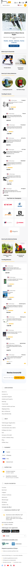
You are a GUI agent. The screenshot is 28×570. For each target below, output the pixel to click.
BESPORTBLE (23, 343)
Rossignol (23, 188)
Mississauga (5, 499)
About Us (4, 392)
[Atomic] (20, 222)
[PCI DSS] (5, 544)
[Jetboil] (8, 214)
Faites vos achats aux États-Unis (10, 551)
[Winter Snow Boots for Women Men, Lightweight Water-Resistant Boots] (5, 129)
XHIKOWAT (23, 160)
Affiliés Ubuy (5, 442)
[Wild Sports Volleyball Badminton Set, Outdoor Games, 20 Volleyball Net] (5, 321)
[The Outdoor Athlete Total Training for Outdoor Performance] (5, 281)
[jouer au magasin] (15, 531)
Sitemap (4, 401)
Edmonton (4, 497)
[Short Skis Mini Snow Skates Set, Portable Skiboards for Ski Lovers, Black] (5, 179)
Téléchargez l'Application (8, 423)
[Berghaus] (8, 222)
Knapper (24, 100)
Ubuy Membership (6, 414)
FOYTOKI (24, 149)
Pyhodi (24, 113)
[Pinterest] (14, 565)
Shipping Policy (6, 409)
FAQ (3, 432)
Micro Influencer (6, 411)
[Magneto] (14, 231)
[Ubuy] (9, 2)
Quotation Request (7, 396)
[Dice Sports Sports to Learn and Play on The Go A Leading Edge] (4, 334)
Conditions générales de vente (10, 558)
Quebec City (5, 504)
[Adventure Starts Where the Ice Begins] (14, 22)
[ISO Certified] (16, 544)
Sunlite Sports (22, 303)
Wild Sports (23, 317)
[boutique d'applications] (6, 531)
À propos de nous (7, 562)
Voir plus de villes (6, 507)
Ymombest (23, 125)
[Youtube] (8, 565)
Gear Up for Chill (14, 46)
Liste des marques (6, 425)
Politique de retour (6, 430)
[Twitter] (11, 565)
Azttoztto (23, 138)
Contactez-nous (17, 562)
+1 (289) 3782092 (8, 524)
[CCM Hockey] (8, 205)
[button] (16, 3)
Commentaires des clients (9, 427)
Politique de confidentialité (9, 560)
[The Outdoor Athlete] (5, 294)
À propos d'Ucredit (7, 435)
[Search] (25, 5)
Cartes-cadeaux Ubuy (7, 437)
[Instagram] (5, 565)
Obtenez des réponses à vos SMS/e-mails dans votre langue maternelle (14, 518)
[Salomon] (20, 214)
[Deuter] (20, 205)
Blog (3, 440)
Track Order (5, 404)
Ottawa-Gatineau (6, 495)
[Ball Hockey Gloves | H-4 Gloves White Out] (6, 104)
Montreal (4, 490)
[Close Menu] (1, 3)
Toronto (4, 487)
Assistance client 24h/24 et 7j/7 (14, 514)
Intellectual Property (7, 399)
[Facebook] (3, 565)
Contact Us (5, 394)
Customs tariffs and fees (8, 406)
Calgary (4, 492)
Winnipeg (4, 502)
